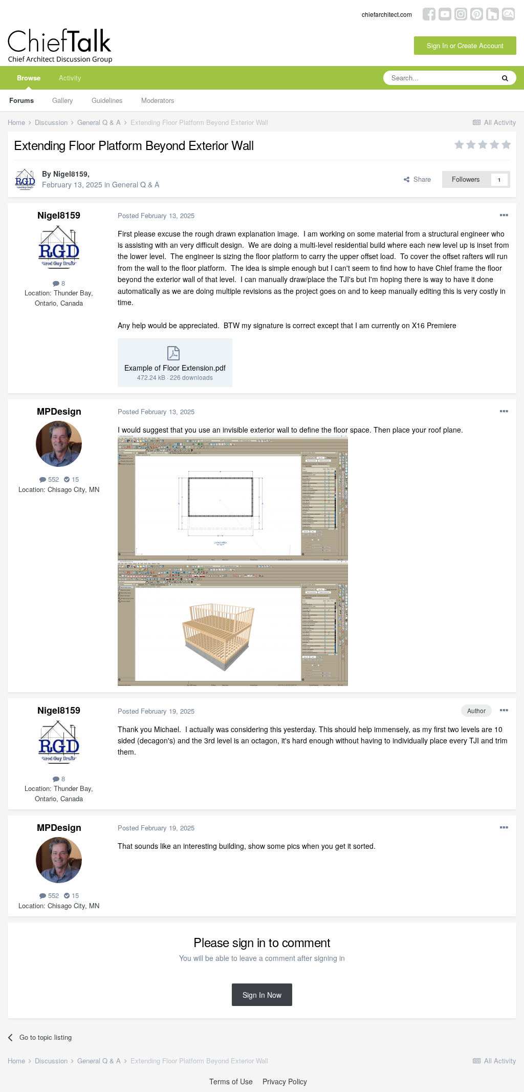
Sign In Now (262, 995)
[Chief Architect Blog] (508, 13)
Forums (21, 100)
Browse (28, 77)
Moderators (157, 100)
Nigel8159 (70, 173)
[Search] (505, 78)
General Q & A (135, 184)
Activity (70, 77)
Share (420, 179)
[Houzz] (492, 13)
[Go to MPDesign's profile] (59, 444)
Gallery (62, 100)
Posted (156, 215)
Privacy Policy (285, 1081)
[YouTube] (445, 13)
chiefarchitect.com (387, 14)
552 (52, 479)
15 (74, 479)
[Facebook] (429, 13)
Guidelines (107, 100)
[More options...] (504, 215)
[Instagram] (460, 13)
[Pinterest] (476, 13)
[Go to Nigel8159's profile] (25, 179)
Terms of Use (231, 1081)
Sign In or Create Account (465, 45)
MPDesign (59, 411)
